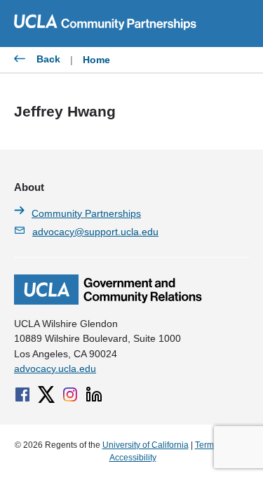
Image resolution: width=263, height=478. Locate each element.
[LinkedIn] (94, 394)
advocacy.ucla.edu (55, 368)
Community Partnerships (86, 213)
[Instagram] (70, 394)
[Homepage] (108, 301)
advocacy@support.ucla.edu (95, 231)
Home (96, 59)
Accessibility (132, 458)
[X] (46, 394)
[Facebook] (22, 394)
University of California (145, 445)
